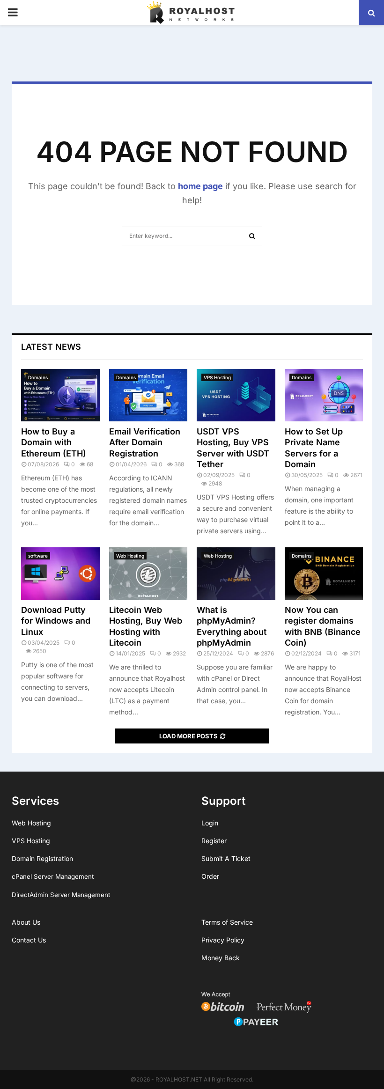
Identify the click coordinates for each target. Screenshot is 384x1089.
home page (200, 186)
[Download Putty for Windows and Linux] (60, 573)
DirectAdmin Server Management (61, 894)
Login (209, 823)
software (38, 556)
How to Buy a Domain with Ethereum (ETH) (53, 442)
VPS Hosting (217, 377)
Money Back (220, 958)
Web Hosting (130, 556)
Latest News (51, 347)
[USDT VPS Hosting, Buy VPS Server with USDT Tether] (236, 395)
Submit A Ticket (226, 858)
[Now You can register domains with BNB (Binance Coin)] (324, 573)
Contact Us (29, 940)
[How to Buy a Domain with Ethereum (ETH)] (60, 395)
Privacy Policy (222, 940)
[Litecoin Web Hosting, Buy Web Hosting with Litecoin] (148, 573)
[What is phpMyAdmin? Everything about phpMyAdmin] (236, 573)
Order (210, 876)
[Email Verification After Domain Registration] (148, 395)
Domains (38, 377)
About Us (26, 922)
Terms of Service (227, 922)
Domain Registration (42, 858)
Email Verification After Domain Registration (144, 442)
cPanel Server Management (53, 876)
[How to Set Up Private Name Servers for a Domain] (324, 395)
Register (214, 841)
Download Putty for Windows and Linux (55, 621)
